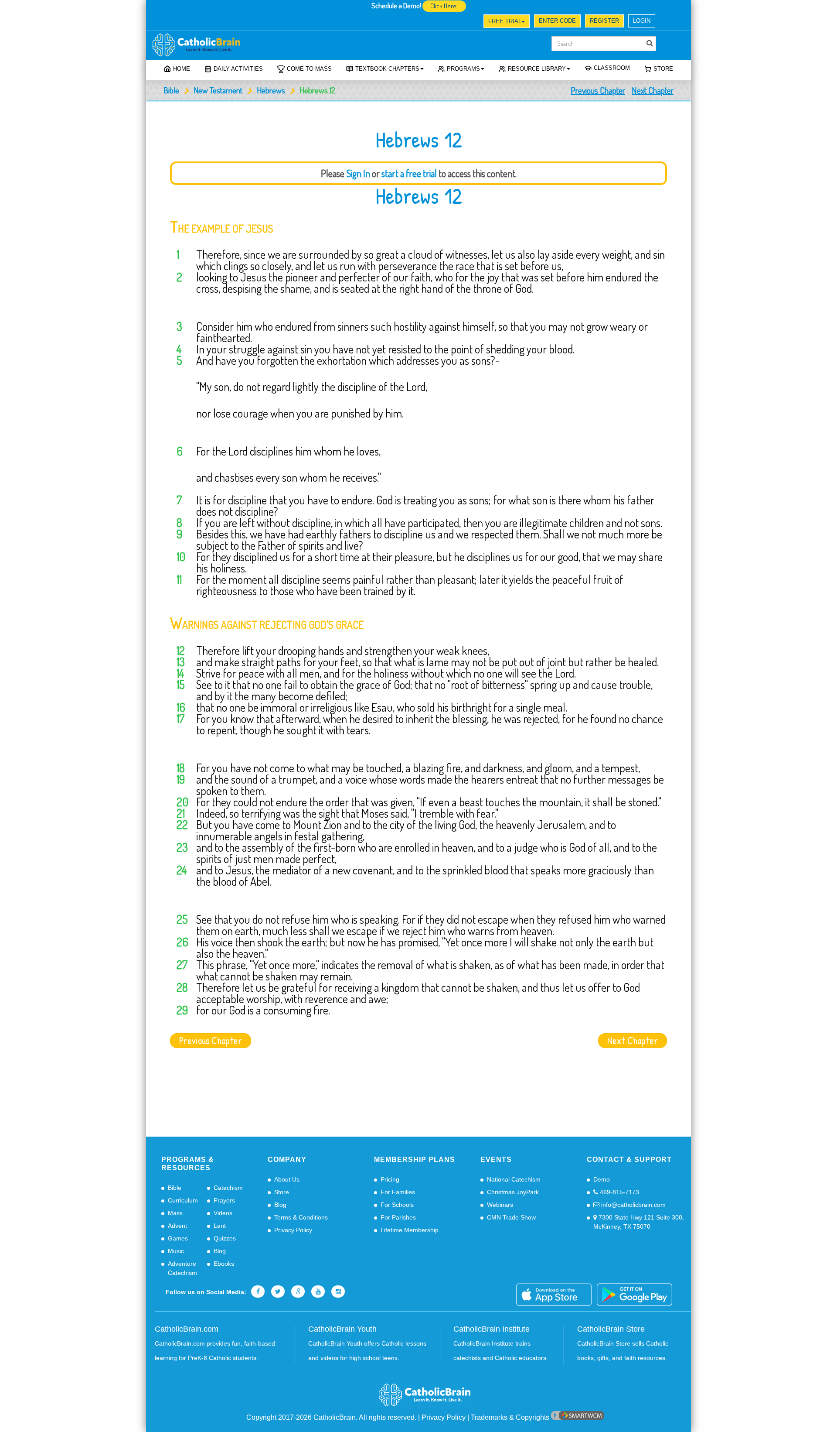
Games (178, 1238)
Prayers (224, 1200)
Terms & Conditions (301, 1217)
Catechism (228, 1187)
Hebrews (271, 90)
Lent (220, 1225)
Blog (220, 1250)
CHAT (246, 22)
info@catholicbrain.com (632, 1204)
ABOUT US (176, 22)
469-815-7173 (618, 1192)
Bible (171, 90)
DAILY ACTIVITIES (238, 68)
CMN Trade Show (511, 1217)
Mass (175, 1212)
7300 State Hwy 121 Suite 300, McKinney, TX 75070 (638, 1222)
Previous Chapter (598, 90)
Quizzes (225, 1238)
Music (176, 1250)
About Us (286, 1179)
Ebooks (224, 1263)
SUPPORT (214, 22)
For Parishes (398, 1217)
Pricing (390, 1179)
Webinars (500, 1204)
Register (604, 20)
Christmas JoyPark (513, 1192)
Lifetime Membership (410, 1229)
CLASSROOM (612, 68)
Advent (177, 1225)
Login (641, 20)
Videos (223, 1212)
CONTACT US (282, 22)
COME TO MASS (309, 68)
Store (663, 68)
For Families (398, 1192)
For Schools (397, 1204)
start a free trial (409, 173)
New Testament (218, 90)
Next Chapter (653, 90)
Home (181, 68)
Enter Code (557, 20)
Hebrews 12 (418, 196)
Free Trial (504, 21)
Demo (601, 1179)
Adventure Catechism (182, 1268)
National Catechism (514, 1179)
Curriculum (183, 1200)
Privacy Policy (293, 1229)
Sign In (358, 173)
